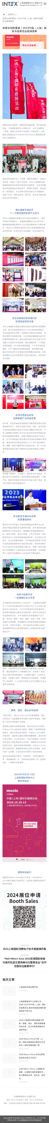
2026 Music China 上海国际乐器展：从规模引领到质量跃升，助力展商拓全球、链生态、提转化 (32, 1074)
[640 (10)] (35, 402)
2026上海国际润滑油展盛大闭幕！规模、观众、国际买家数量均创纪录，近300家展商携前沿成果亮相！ (32, 1025)
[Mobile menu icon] (44, 3)
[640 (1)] (13, 305)
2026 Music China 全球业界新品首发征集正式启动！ (32, 1056)
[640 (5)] (13, 274)
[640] (35, 305)
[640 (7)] (13, 259)
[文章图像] (9, 991)
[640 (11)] (13, 402)
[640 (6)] (35, 259)
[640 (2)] (35, 290)
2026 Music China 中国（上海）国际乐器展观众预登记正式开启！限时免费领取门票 (32, 1042)
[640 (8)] (35, 244)
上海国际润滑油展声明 (28, 987)
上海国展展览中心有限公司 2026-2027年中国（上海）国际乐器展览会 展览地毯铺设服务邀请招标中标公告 (32, 1006)
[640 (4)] (35, 274)
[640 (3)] (13, 290)
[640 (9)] (13, 244)
